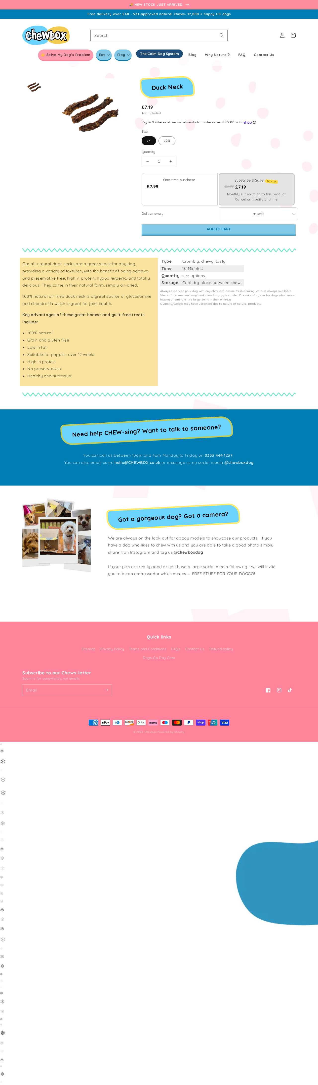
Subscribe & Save (256, 180)
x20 (167, 141)
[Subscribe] (106, 690)
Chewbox (151, 732)
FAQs (175, 649)
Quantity (148, 152)
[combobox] (159, 35)
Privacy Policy (112, 649)
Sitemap (88, 649)
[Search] (221, 35)
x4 (149, 141)
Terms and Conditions (147, 649)
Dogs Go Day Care (159, 657)
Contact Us (194, 649)
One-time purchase (179, 180)
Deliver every (153, 213)
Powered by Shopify (171, 732)
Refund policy (221, 649)
